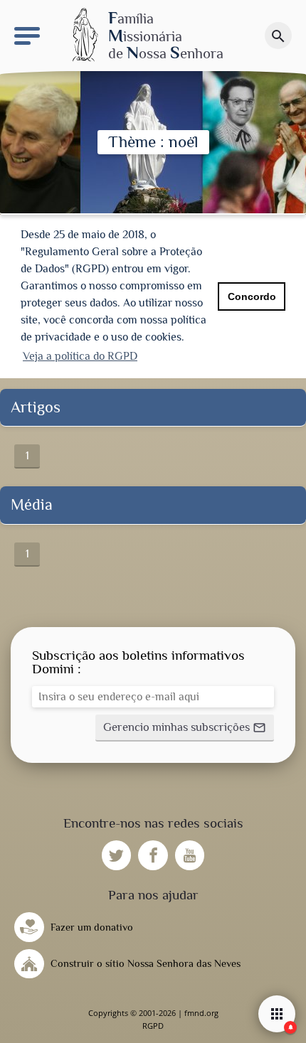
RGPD (153, 1025)
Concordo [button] (252, 296)
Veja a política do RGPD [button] (80, 356)
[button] (184, 728)
